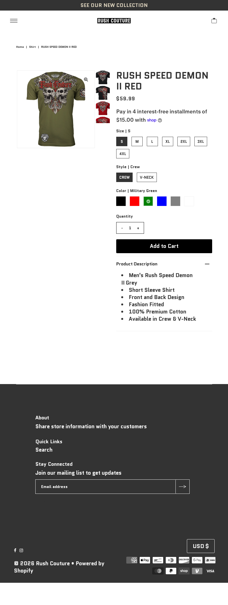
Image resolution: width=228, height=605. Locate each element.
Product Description (136, 264)
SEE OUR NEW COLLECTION (114, 5)
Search (44, 450)
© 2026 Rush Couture (42, 563)
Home (20, 47)
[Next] (39, 79)
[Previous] (26, 79)
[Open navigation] (13, 20)
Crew (124, 177)
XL (167, 141)
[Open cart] (214, 20)
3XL (200, 141)
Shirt (32, 47)
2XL (183, 141)
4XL (122, 153)
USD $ (201, 546)
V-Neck (147, 177)
